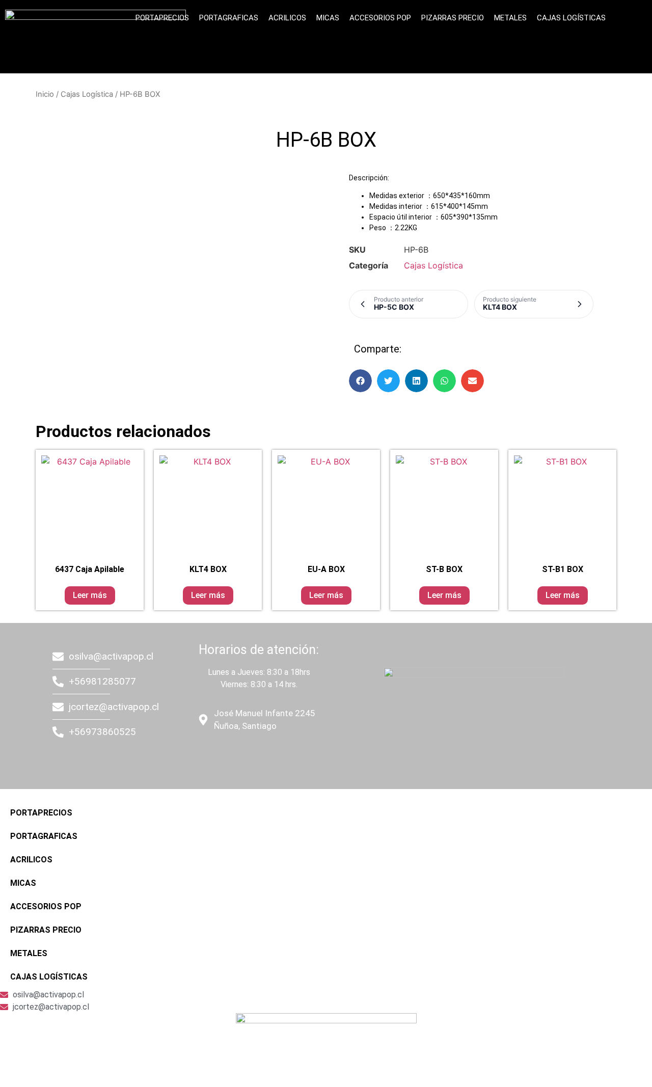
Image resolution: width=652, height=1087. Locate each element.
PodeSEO (257, 755)
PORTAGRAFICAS (228, 17)
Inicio (45, 94)
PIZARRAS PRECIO (452, 17)
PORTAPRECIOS (162, 17)
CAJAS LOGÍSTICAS (571, 17)
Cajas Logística (87, 94)
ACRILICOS (287, 17)
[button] (360, 380)
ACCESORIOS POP (380, 17)
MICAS (327, 17)
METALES (510, 17)
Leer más (90, 595)
